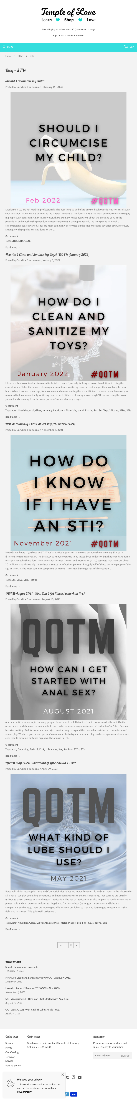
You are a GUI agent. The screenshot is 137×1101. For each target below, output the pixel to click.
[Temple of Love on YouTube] (80, 1077)
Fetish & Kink (37, 749)
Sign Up (125, 1055)
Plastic (88, 410)
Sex (96, 410)
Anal (31, 410)
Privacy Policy (24, 1091)
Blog (20, 56)
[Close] (62, 1074)
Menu (10, 46)
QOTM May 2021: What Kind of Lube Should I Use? (40, 763)
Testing (33, 579)
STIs (20, 240)
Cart (131, 46)
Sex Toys (103, 410)
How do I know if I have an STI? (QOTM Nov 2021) (40, 424)
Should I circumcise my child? (25, 81)
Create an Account (74, 35)
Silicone (113, 410)
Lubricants (59, 410)
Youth (27, 240)
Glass (38, 410)
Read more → (12, 247)
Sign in (56, 35)
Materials (71, 410)
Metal (80, 410)
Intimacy (47, 410)
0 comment (11, 236)
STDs (14, 240)
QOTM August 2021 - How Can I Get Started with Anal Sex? (45, 593)
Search (9, 1043)
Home (8, 56)
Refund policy (13, 1065)
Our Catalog (12, 1052)
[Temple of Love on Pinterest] (68, 1077)
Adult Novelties (19, 410)
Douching (22, 749)
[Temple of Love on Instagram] (73, 1077)
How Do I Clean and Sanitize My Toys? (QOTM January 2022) (47, 254)
